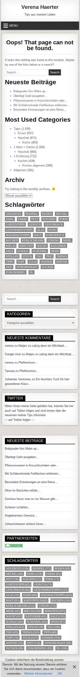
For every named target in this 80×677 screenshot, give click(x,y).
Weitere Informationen (38, 673)
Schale (22, 251)
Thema (62, 256)
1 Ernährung (21, 156)
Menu (13, 25)
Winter (61, 261)
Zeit (9, 267)
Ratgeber (58, 245)
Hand (52, 229)
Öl (31, 272)
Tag (39, 256)
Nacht (42, 245)
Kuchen (12, 240)
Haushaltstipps (18, 235)
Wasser (46, 261)
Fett (34, 219)
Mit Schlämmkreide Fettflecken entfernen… (42, 105)
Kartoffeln (55, 235)
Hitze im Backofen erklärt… (22, 490)
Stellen (12, 256)
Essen (22, 133)
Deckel (61, 213)
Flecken (48, 219)
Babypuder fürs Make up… (31, 91)
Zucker (47, 267)
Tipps (17, 128)
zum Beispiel (15, 272)
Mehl (67, 240)
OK (60, 673)
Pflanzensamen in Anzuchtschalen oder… (40, 100)
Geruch (35, 224)
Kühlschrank (32, 240)
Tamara (9, 371)
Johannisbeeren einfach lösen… (25, 524)
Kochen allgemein (33, 165)
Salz (9, 251)
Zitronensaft (27, 267)
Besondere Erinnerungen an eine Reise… (40, 109)
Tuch (32, 261)
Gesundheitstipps (19, 229)
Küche (26, 142)
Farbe (22, 219)
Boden (47, 213)
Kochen (23, 160)
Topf (21, 261)
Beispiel (32, 213)
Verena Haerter (39, 7)
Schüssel (40, 251)
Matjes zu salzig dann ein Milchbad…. (43, 345)
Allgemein (20, 170)
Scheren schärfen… (17, 507)
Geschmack (54, 224)
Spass (55, 251)
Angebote (13, 213)
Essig (10, 219)
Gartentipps (15, 224)
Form (64, 219)
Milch (10, 245)
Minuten (26, 245)
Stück (27, 256)
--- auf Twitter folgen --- (19, 419)
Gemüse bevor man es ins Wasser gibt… (31, 499)
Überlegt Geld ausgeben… (30, 96)
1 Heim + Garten (24, 147)
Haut (38, 235)
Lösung (53, 240)
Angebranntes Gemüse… (21, 515)
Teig (49, 256)
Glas (40, 229)
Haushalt (23, 137)
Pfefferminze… (28, 362)
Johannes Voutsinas (18, 379)
